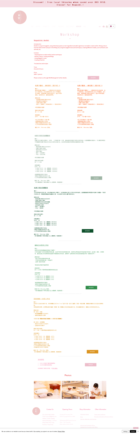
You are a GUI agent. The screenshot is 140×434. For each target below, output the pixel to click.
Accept (133, 431)
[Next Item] (103, 390)
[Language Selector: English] (112, 26)
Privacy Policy (61, 431)
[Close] (138, 431)
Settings (125, 431)
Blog (81, 417)
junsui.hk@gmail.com (51, 416)
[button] (107, 27)
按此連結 (54, 368)
